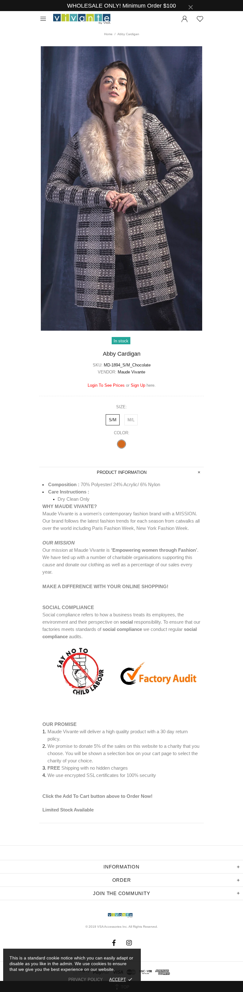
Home (108, 34)
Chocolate (121, 444)
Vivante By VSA (84, 19)
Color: (121, 432)
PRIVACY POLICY (85, 979)
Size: (121, 406)
